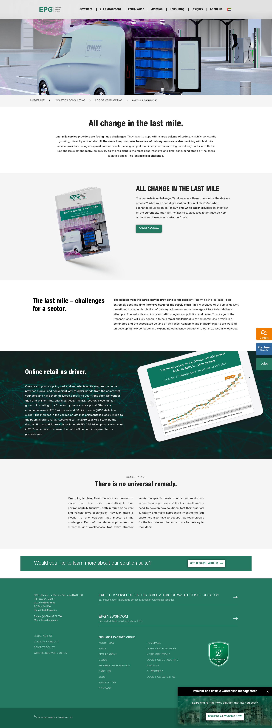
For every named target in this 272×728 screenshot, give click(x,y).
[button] (267, 691)
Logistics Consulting (70, 101)
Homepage (37, 101)
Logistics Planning (108, 101)
